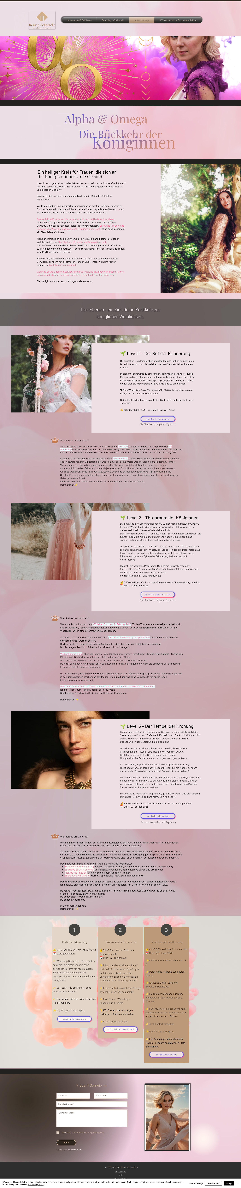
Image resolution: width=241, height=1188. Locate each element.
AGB (121, 1175)
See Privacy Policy (36, 1184)
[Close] (237, 1183)
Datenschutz (120, 1178)
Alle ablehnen (214, 1183)
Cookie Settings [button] (196, 1183)
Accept (229, 1183)
